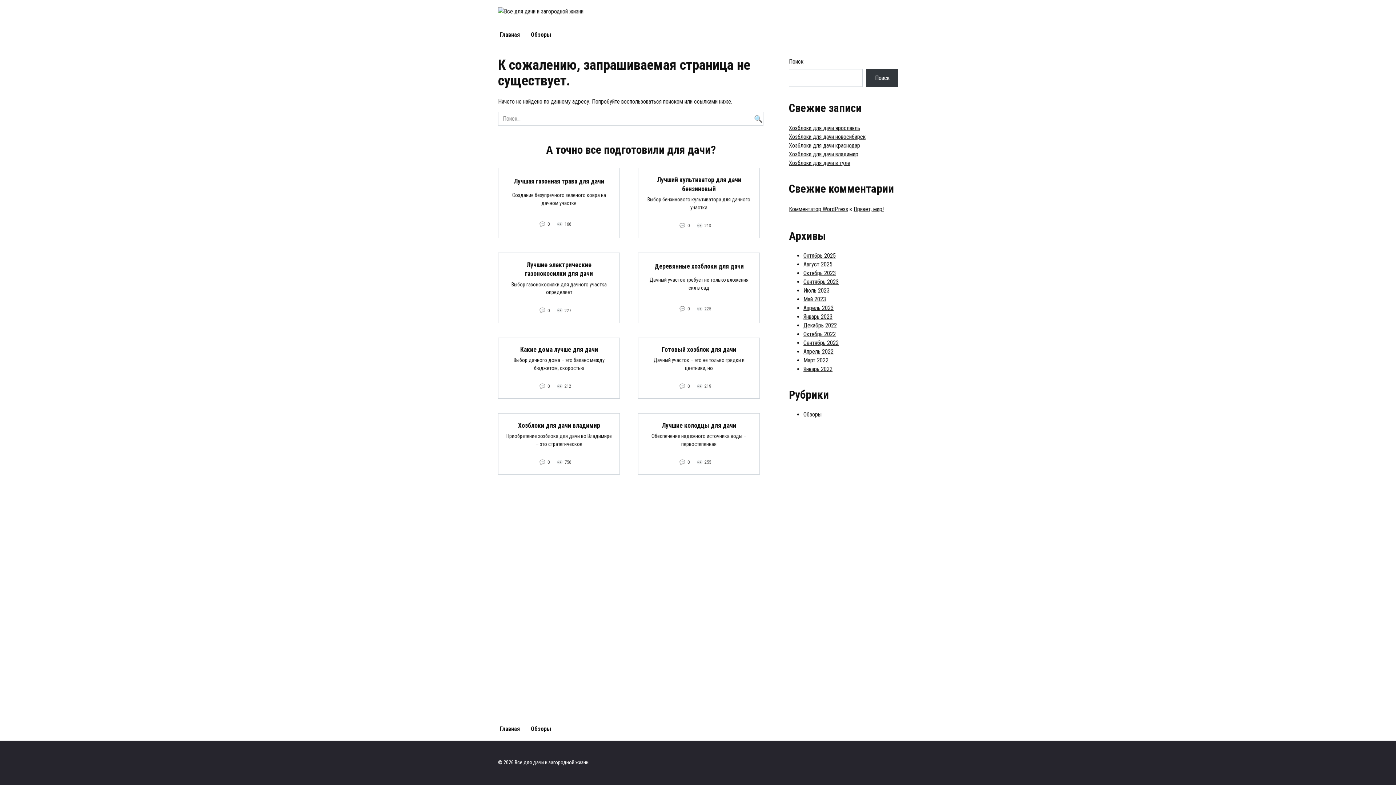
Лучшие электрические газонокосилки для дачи (559, 269)
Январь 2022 (818, 369)
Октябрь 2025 (819, 255)
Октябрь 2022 (819, 334)
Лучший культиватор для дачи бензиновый (699, 184)
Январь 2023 (818, 316)
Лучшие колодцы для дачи (699, 425)
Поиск (796, 61)
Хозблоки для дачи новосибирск (827, 136)
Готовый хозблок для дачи (699, 349)
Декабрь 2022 (820, 325)
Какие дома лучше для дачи (559, 349)
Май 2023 (814, 299)
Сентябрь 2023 (821, 281)
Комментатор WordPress (818, 209)
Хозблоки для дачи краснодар (824, 145)
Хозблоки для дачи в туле (819, 163)
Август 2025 (818, 264)
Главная (510, 34)
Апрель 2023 (818, 308)
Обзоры (541, 34)
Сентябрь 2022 (821, 342)
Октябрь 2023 (819, 273)
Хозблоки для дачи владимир (559, 425)
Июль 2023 (816, 290)
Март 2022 (816, 360)
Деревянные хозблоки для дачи (699, 266)
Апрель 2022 (818, 351)
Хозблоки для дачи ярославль (824, 128)
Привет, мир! (869, 209)
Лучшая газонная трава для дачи (559, 181)
